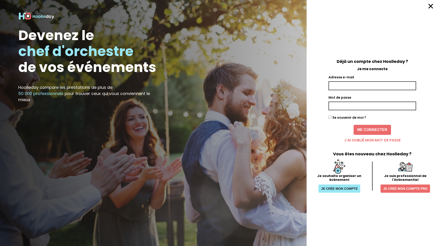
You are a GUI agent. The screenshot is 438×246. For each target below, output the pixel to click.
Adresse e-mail (341, 77)
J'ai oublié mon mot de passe (372, 140)
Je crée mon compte (339, 188)
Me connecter (372, 130)
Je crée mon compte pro (405, 188)
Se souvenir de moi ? (349, 117)
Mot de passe (339, 97)
